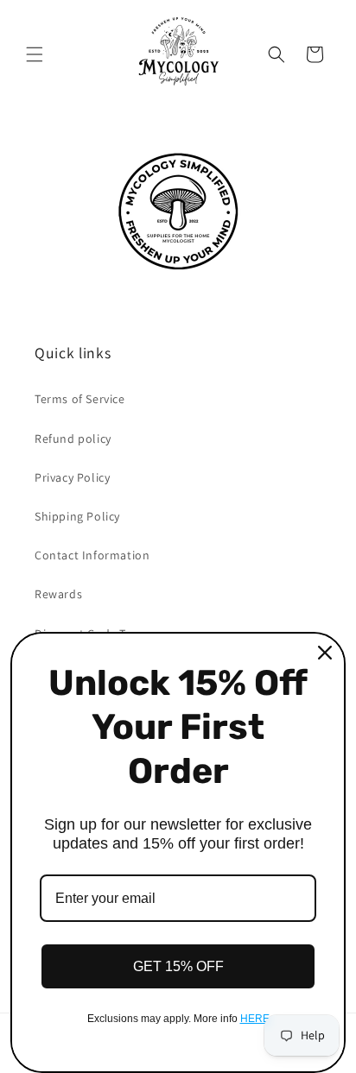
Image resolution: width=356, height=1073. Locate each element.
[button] (35, 54)
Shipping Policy (77, 516)
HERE (255, 1019)
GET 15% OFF (178, 966)
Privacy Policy (72, 477)
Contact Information (92, 555)
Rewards (58, 594)
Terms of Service (80, 399)
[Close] (325, 652)
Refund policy (73, 438)
